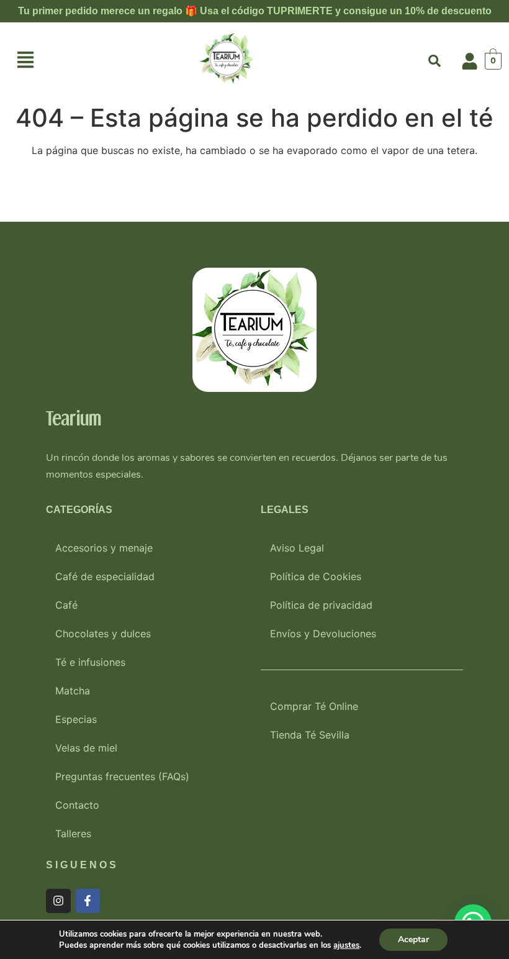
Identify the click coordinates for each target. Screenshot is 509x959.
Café (66, 605)
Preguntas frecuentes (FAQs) (122, 776)
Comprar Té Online (314, 706)
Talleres (73, 833)
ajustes (346, 945)
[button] (25, 61)
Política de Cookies (315, 576)
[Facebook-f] (88, 901)
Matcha (72, 690)
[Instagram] (58, 901)
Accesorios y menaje (104, 548)
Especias (76, 719)
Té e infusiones (90, 662)
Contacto (77, 805)
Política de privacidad (321, 605)
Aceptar (413, 939)
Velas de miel (86, 748)
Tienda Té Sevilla (309, 735)
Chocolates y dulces (103, 633)
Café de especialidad (105, 576)
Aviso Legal (297, 548)
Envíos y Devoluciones (323, 633)
